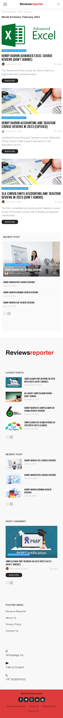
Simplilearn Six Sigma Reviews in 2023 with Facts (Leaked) (39, 424)
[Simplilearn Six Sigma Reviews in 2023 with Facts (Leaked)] (14, 426)
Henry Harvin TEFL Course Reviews (23, 269)
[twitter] (26, 699)
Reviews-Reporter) (31, 693)
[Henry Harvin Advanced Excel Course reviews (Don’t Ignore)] (30, 35)
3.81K (59, 64)
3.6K (59, 202)
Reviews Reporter (16, 611)
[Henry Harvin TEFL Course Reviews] (31, 258)
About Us (11, 617)
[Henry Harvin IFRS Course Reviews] (14, 478)
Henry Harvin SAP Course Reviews (19, 302)
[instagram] (31, 699)
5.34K (54, 569)
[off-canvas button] (5, 4)
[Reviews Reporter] (31, 3)
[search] (58, 4)
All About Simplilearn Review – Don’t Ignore (38, 395)
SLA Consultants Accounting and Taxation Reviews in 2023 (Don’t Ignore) (31, 195)
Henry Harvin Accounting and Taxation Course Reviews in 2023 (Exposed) (28, 124)
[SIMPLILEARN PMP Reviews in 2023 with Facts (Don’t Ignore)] (14, 382)
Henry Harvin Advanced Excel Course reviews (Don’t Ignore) (27, 57)
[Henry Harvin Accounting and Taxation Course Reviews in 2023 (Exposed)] (31, 101)
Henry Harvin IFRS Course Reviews (19, 282)
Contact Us (12, 630)
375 (56, 273)
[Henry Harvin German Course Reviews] (14, 493)
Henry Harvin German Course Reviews (20, 292)
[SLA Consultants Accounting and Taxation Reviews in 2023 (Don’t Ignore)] (31, 172)
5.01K (59, 131)
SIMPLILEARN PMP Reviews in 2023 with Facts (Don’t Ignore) (39, 380)
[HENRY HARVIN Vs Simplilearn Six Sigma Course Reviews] (14, 411)
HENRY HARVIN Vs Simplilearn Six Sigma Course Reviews (39, 409)
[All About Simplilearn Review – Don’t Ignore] (14, 397)
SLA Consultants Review (14, 188)
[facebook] (20, 699)
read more (10, 81)
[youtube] (42, 699)
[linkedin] (37, 699)
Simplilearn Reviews (18, 555)
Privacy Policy (13, 624)
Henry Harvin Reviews (14, 50)
